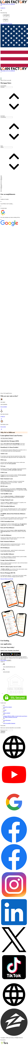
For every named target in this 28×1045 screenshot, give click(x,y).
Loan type (3, 115)
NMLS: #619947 (6, 713)
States (2, 146)
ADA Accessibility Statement (9, 723)
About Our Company (7, 707)
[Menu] (1, 72)
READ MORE (4, 660)
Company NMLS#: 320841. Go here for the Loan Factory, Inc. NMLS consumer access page (15, 717)
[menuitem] (6, 15)
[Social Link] (14, 760)
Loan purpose (3, 85)
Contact (4, 710)
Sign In (2, 23)
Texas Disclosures (7, 720)
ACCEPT (9, 660)
